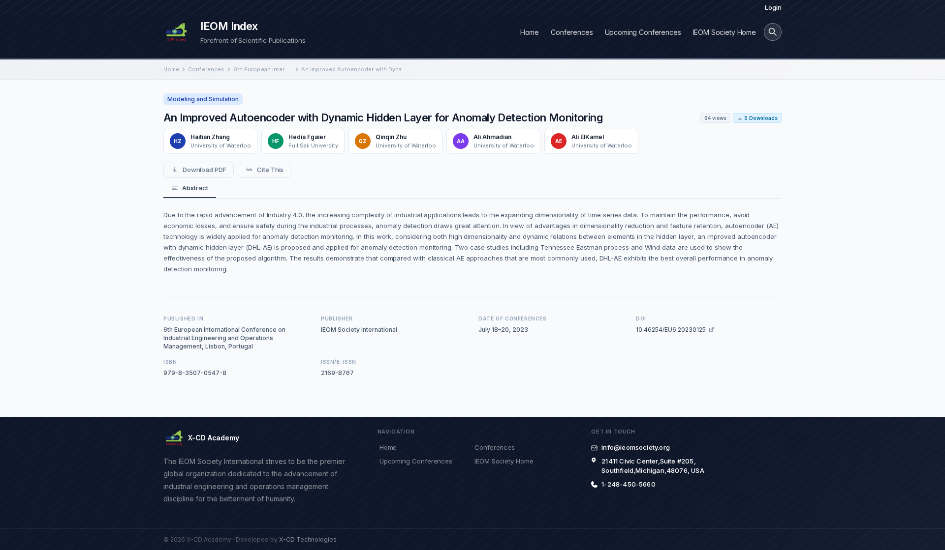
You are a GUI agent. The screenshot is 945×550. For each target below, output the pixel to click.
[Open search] (773, 32)
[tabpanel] (472, 241)
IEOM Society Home (724, 32)
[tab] (189, 188)
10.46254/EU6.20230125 (671, 329)
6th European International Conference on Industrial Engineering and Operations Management (262, 69)
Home (529, 32)
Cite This (270, 170)
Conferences (572, 32)
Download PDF (204, 170)
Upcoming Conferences (643, 32)
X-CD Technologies (308, 539)
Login (773, 7)
